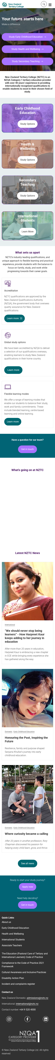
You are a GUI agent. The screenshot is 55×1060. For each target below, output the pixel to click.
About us (6, 922)
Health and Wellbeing (13, 933)
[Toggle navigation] (50, 4)
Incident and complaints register (18, 984)
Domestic (8, 732)
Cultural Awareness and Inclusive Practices (24, 972)
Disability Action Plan (13, 978)
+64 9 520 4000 (27, 1009)
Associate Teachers (12, 945)
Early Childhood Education (24, 732)
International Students (13, 939)
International (10, 625)
